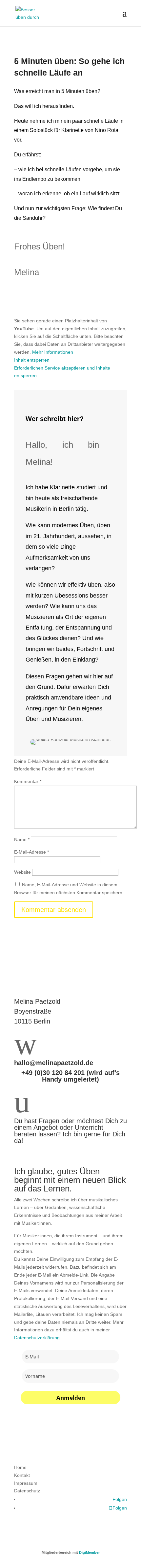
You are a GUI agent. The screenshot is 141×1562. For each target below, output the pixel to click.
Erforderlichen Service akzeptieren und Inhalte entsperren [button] (62, 371)
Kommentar (27, 781)
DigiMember (89, 1552)
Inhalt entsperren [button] (32, 360)
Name (22, 839)
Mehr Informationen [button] (52, 352)
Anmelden (70, 1397)
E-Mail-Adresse (31, 852)
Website (22, 872)
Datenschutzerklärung (37, 1337)
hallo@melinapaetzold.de (53, 1062)
